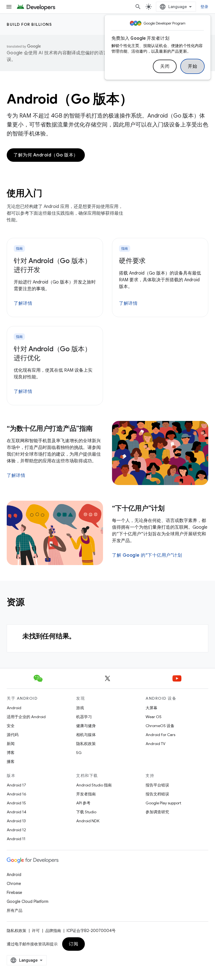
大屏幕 (151, 707)
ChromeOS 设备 (160, 725)
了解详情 (23, 303)
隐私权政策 (86, 743)
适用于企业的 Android (26, 716)
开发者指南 (86, 794)
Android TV (155, 743)
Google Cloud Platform (27, 901)
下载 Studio (86, 811)
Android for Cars (160, 734)
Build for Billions (29, 24)
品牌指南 (53, 930)
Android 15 (16, 802)
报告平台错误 (157, 785)
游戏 (80, 707)
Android (14, 707)
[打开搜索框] (138, 6)
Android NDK (87, 820)
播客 (11, 761)
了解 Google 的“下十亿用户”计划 (147, 555)
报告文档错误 (157, 794)
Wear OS (154, 716)
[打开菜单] (9, 6)
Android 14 (16, 811)
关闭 (164, 66)
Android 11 (16, 838)
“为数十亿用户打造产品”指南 (50, 428)
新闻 (11, 743)
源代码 (12, 734)
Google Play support (163, 802)
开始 (192, 66)
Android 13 (16, 820)
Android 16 (16, 794)
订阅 (73, 944)
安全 (11, 725)
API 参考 (83, 802)
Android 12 (16, 829)
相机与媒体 (86, 734)
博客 (11, 752)
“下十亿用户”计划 (138, 508)
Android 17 (16, 785)
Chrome (14, 883)
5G (79, 752)
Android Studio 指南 (94, 785)
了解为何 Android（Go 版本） (45, 155)
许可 (36, 930)
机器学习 (84, 716)
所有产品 (14, 910)
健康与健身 (86, 725)
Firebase (14, 892)
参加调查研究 (157, 811)
